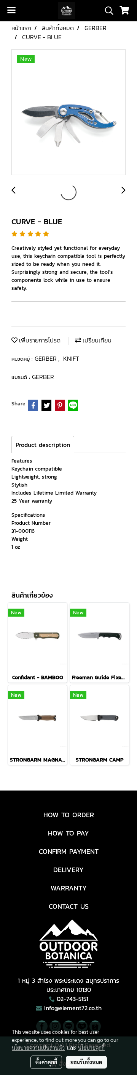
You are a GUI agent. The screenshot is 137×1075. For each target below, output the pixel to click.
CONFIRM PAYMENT (69, 851)
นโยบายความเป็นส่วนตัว (38, 1047)
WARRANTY (69, 888)
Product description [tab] (43, 444)
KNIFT (71, 358)
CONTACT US (69, 906)
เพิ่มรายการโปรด (39, 340)
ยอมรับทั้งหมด (86, 1062)
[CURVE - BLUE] (68, 112)
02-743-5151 (72, 998)
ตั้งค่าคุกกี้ (46, 1062)
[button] (106, 10)
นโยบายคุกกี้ (91, 1047)
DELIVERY (68, 869)
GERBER (46, 358)
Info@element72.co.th (73, 1007)
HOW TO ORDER (68, 815)
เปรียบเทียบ (96, 340)
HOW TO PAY (68, 833)
